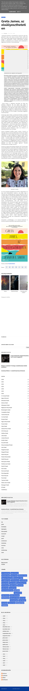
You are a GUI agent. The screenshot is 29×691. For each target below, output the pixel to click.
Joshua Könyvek (5, 438)
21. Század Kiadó (5, 395)
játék (2, 524)
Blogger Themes (24, 688)
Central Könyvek (5, 414)
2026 (2, 393)
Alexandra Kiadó (5, 400)
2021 (2, 381)
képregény (3, 529)
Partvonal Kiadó (5, 470)
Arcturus (5, 33)
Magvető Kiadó (5, 452)
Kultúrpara (5, 679)
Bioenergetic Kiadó (5, 409)
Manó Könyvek (4, 454)
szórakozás (4, 540)
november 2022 (6, 629)
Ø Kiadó (3, 487)
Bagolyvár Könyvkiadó (6, 407)
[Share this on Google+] (13, 267)
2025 (2, 391)
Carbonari (5, 675)
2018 (4, 660)
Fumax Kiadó (4, 424)
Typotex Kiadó (4, 480)
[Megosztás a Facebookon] (6, 267)
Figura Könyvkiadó (5, 421)
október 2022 (6, 631)
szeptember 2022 (7, 633)
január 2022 (5, 651)
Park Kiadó (4, 468)
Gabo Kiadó (4, 426)
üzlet (2, 552)
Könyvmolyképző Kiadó (6, 445)
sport (2, 538)
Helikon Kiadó (4, 433)
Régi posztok (4, 562)
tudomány (3, 543)
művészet (3, 533)
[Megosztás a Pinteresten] (25, 267)
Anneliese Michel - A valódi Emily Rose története (12, 509)
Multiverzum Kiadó (5, 463)
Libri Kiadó (3, 447)
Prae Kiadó (3, 478)
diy (2, 522)
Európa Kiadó (4, 419)
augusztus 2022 (6, 635)
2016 (4, 665)
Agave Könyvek (5, 398)
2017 (4, 662)
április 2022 (5, 644)
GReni (4, 677)
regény (3, 17)
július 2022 (5, 637)
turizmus (3, 545)
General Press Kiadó (6, 428)
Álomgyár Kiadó (5, 485)
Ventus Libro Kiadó (5, 482)
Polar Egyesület (5, 473)
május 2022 (5, 642)
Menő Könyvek (4, 459)
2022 (2, 384)
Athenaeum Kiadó (5, 405)
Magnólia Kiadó (5, 449)
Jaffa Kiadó (4, 435)
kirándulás (3, 526)
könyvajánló (4, 531)
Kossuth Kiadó (4, 442)
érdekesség (4, 550)
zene (2, 547)
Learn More (12, 11)
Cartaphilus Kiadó (5, 412)
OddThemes (9, 688)
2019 (4, 658)
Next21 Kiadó (4, 466)
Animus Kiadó (4, 402)
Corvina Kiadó (4, 416)
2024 (2, 388)
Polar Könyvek (4, 475)
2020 (2, 379)
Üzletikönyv (4, 489)
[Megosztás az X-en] (9, 267)
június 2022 (5, 640)
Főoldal (3, 564)
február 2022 (6, 648)
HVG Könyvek (4, 431)
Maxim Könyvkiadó (5, 456)
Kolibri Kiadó (4, 440)
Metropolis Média (5, 461)
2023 (2, 386)
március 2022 (6, 646)
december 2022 (6, 626)
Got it (19, 11)
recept (2, 536)
